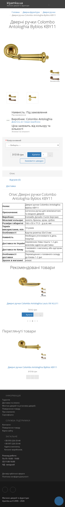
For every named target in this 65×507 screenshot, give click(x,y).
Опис (12, 173)
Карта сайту (7, 430)
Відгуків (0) (15, 179)
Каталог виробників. (13, 449)
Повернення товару (11, 408)
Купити (36, 154)
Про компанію (8, 411)
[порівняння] (36, 377)
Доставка (11, 186)
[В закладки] (50, 154)
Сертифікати (8, 414)
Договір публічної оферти (13, 473)
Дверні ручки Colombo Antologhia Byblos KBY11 (32, 367)
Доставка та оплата (11, 402)
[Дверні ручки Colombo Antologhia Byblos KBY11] (32, 62)
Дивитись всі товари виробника (26, 122)
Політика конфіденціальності (15, 476)
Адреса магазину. (12, 446)
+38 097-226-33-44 (12, 443)
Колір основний (14, 140)
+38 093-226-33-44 (12, 440)
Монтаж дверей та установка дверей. (19, 405)
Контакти (6, 424)
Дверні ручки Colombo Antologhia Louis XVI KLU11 (32, 303)
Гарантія (6, 399)
